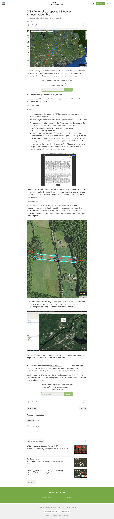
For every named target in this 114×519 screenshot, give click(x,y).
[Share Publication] (93, 3)
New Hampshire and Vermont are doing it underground (47, 375)
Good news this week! (35, 459)
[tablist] (34, 420)
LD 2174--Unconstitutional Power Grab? (42, 446)
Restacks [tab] (37, 420)
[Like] (28, 25)
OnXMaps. (54, 189)
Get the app (65, 511)
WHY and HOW (56, 366)
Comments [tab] (31, 420)
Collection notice (71, 507)
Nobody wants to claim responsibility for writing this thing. (44, 473)
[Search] (89, 3)
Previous (33, 408)
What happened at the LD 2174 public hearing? (45, 471)
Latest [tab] (33, 441)
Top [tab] (29, 441)
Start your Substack (52, 511)
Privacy (59, 507)
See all (30, 482)
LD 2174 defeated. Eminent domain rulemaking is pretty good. (45, 461)
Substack (48, 515)
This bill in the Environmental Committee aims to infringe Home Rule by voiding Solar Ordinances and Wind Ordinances (47, 449)
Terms (63, 507)
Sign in (109, 4)
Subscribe (100, 4)
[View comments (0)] (32, 25)
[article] (57, 450)
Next (82, 408)
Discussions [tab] (39, 441)
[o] (80, 462)
